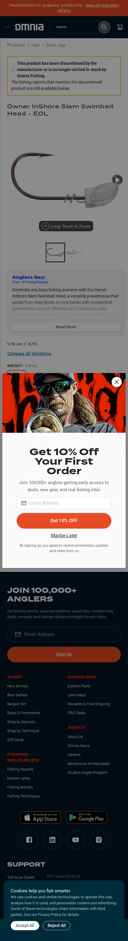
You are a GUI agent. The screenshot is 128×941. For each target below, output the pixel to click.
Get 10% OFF (64, 520)
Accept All (25, 925)
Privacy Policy (49, 914)
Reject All (57, 925)
